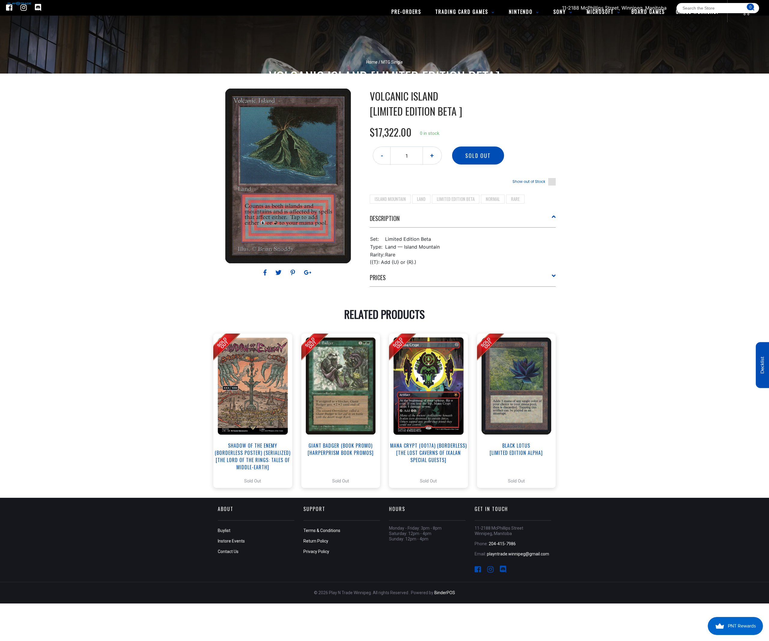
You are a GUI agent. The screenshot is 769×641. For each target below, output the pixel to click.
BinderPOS (444, 592)
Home (372, 62)
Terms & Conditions (321, 530)
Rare (515, 198)
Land (421, 198)
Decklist (762, 364)
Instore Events (231, 541)
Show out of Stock (528, 181)
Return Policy (315, 541)
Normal (493, 198)
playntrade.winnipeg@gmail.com (518, 554)
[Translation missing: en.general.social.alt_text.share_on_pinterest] (293, 272)
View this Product (255, 411)
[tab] (463, 221)
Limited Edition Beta (456, 198)
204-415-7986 (502, 543)
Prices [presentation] (378, 277)
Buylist (224, 530)
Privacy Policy (316, 551)
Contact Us (228, 551)
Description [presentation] (385, 218)
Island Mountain (390, 198)
